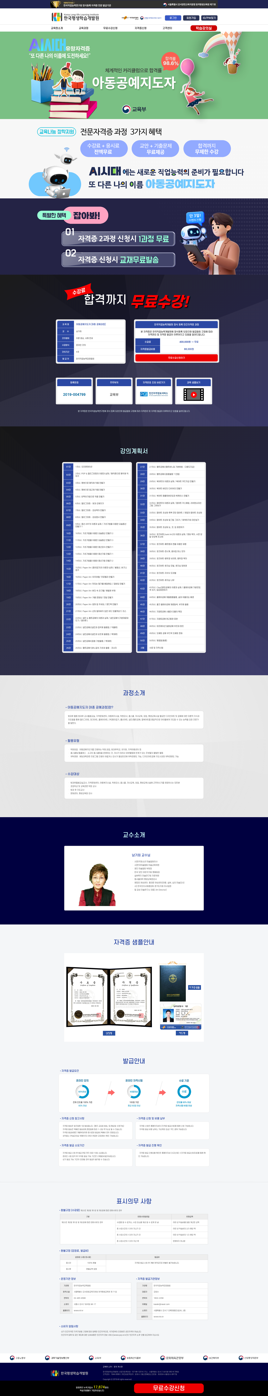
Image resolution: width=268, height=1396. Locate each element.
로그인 (173, 18)
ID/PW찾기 (209, 18)
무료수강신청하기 (176, 357)
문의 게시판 (118, 1367)
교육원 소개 (107, 1367)
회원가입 (191, 18)
